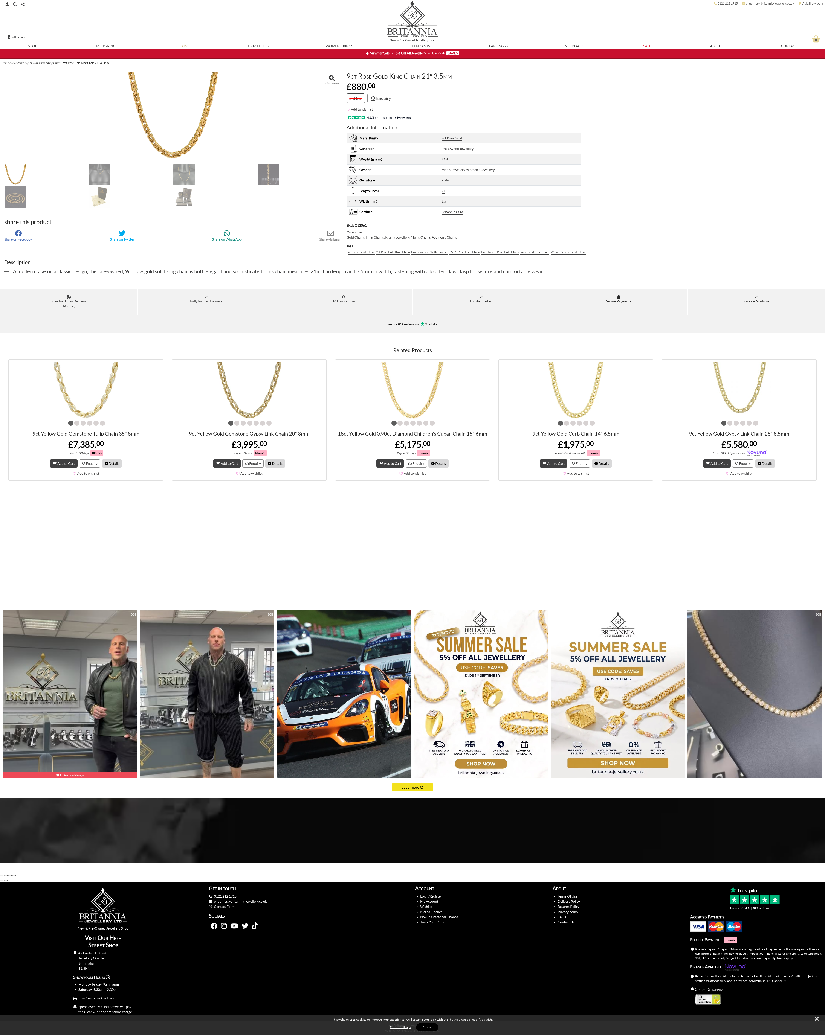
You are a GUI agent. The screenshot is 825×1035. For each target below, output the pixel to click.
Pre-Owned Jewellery (458, 148)
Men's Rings (106, 46)
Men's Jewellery (453, 170)
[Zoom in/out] (1, 875)
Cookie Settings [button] (400, 1027)
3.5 (444, 201)
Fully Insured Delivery (206, 301)
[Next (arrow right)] (6, 880)
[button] (15, 4)
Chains (182, 46)
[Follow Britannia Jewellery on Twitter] (245, 926)
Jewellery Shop (425, 40)
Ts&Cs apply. (784, 958)
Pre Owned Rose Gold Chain (500, 252)
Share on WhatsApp (227, 239)
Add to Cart (66, 463)
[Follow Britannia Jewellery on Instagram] (224, 926)
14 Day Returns (343, 301)
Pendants (421, 46)
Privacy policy (568, 912)
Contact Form (224, 906)
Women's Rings (339, 46)
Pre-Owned (407, 40)
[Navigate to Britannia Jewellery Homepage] (412, 20)
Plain (445, 180)
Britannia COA (452, 212)
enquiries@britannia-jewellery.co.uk (240, 901)
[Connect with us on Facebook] (214, 926)
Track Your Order (433, 922)
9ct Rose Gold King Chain (393, 252)
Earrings (497, 46)
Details (113, 463)
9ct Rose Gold (452, 138)
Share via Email (330, 239)
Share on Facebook (18, 239)
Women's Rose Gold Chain (568, 252)
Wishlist (426, 906)
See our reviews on (403, 324)
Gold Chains (38, 63)
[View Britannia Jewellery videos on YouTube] (234, 926)
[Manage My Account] (7, 4)
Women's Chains (444, 237)
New (393, 40)
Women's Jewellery (480, 170)
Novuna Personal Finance (439, 917)
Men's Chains (421, 237)
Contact (789, 46)
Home (5, 63)
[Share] (10, 875)
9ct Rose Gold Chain (361, 252)
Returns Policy (568, 906)
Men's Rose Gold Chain (464, 252)
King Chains (54, 63)
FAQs (562, 917)
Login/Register (431, 896)
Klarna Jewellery (397, 237)
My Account (429, 901)
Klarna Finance (431, 912)
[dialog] (412, 1025)
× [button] (816, 1019)
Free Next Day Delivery (69, 303)
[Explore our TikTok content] (255, 926)
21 (443, 191)
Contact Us (566, 922)
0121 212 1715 (225, 896)
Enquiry (383, 98)
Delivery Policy (569, 901)
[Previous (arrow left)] (1, 880)
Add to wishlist (362, 109)
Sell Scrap (17, 37)
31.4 (445, 159)
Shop (32, 46)
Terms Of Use (568, 896)
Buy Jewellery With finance (429, 252)
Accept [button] (427, 1027)
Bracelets (257, 46)
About (716, 46)
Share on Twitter (122, 239)
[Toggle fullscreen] (6, 875)
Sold (355, 98)
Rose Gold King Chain (534, 252)
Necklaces (574, 46)
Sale (647, 46)
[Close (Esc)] (14, 875)
